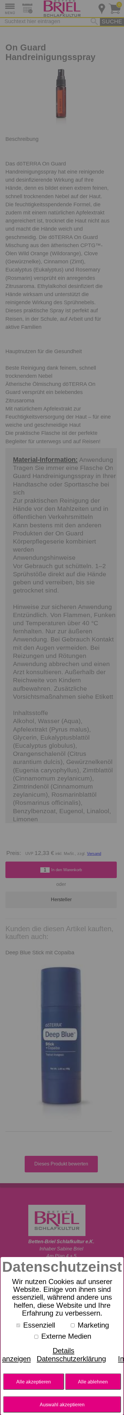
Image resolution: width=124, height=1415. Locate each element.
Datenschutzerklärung (71, 1359)
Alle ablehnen (93, 1381)
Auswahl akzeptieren (62, 1404)
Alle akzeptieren (33, 1381)
